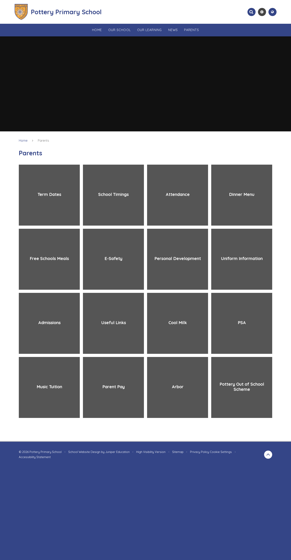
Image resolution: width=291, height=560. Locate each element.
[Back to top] (268, 455)
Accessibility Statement (35, 457)
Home (23, 140)
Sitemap (178, 452)
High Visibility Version (150, 452)
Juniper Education (117, 452)
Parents (43, 140)
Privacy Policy (199, 452)
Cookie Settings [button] (221, 452)
